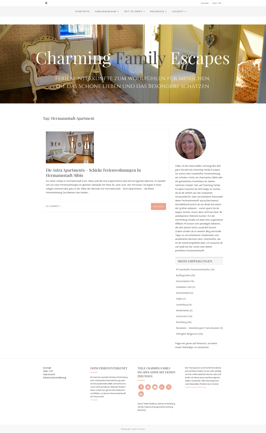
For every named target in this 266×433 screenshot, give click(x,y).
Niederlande (182, 310)
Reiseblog (157, 11)
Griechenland (183, 292)
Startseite (82, 11)
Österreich (181, 316)
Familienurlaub (105, 11)
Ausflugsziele (183, 275)
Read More (158, 206)
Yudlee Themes (138, 429)
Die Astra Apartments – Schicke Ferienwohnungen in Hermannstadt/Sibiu (93, 172)
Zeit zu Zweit (133, 11)
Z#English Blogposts (187, 333)
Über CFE (217, 3)
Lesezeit (178, 11)
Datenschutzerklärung (54, 377)
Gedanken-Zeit (184, 286)
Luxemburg (182, 304)
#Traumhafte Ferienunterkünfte (193, 269)
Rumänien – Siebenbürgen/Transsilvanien (197, 327)
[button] (141, 387)
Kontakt (205, 3)
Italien (179, 298)
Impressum (49, 374)
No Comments (52, 206)
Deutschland (182, 281)
